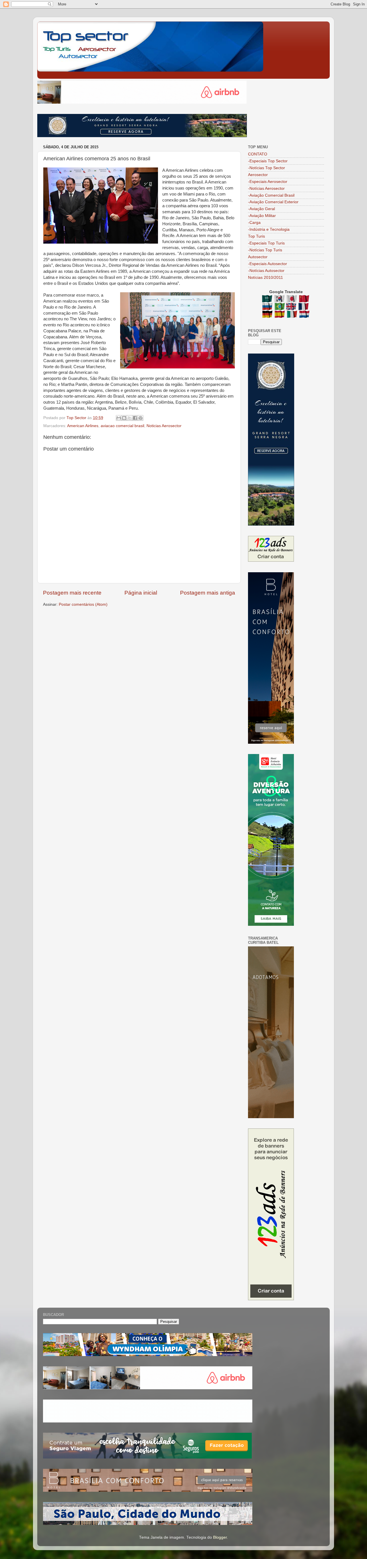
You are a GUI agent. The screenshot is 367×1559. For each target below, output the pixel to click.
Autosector (258, 257)
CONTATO (257, 154)
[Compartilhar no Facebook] (135, 418)
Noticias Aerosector (164, 426)
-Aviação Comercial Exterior (273, 202)
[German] (268, 315)
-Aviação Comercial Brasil (271, 195)
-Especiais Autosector (267, 264)
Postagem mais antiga (207, 593)
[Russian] (268, 307)
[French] (304, 307)
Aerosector (258, 175)
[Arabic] (267, 299)
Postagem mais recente (72, 593)
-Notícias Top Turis (265, 250)
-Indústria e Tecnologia (269, 229)
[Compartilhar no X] (129, 418)
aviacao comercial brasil (122, 426)
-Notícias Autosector (266, 271)
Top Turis (256, 236)
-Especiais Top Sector (268, 161)
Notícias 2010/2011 (265, 277)
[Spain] (280, 315)
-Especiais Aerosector (267, 181)
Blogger (220, 1537)
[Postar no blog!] (124, 418)
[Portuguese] (280, 307)
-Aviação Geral (261, 209)
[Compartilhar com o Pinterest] (140, 418)
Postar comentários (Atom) (83, 604)
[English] (291, 307)
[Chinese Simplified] (304, 299)
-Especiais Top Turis (266, 243)
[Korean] (280, 299)
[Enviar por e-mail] (119, 418)
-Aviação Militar (262, 216)
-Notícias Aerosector (266, 188)
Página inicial (140, 593)
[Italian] (292, 315)
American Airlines (82, 426)
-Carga (254, 222)
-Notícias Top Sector (266, 168)
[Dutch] (304, 315)
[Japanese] (292, 299)
